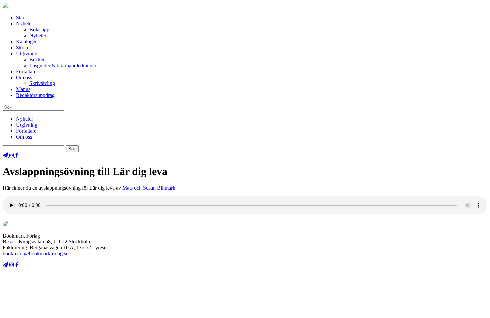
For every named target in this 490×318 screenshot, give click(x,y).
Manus (23, 89)
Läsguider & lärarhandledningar (62, 65)
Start (21, 17)
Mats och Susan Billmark (148, 188)
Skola (22, 47)
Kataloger (26, 41)
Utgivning (26, 53)
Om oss (24, 77)
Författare (26, 71)
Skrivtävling (42, 83)
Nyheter (24, 23)
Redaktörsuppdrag (35, 95)
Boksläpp (39, 29)
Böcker (37, 59)
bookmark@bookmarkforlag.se (35, 253)
